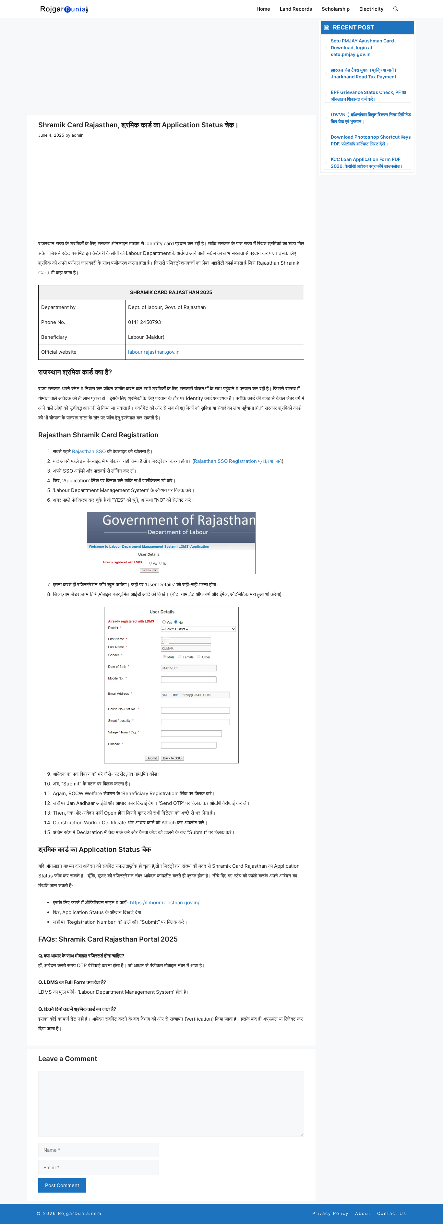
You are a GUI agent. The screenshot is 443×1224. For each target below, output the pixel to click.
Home (263, 9)
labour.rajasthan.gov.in (154, 352)
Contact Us (391, 1213)
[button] (396, 9)
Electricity (371, 9)
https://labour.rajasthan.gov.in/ (164, 902)
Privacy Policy (330, 1213)
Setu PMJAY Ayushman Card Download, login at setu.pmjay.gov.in (362, 47)
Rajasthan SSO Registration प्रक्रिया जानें (238, 461)
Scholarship (336, 9)
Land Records (296, 9)
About (363, 1213)
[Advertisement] (171, 66)
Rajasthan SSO (89, 451)
